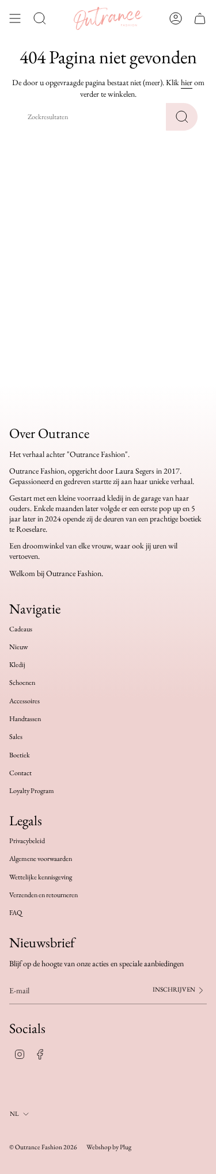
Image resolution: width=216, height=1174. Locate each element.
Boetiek (19, 755)
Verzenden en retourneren (43, 894)
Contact (20, 772)
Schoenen (22, 682)
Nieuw (18, 646)
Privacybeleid (27, 840)
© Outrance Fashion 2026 (43, 1146)
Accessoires (24, 701)
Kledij (17, 664)
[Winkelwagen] (200, 18)
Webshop (98, 1146)
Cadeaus (20, 629)
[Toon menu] (14, 18)
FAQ (15, 912)
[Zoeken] (182, 117)
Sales (15, 736)
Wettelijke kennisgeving (40, 877)
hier (186, 82)
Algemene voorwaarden (40, 858)
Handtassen (25, 718)
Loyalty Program (31, 790)
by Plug (121, 1146)
